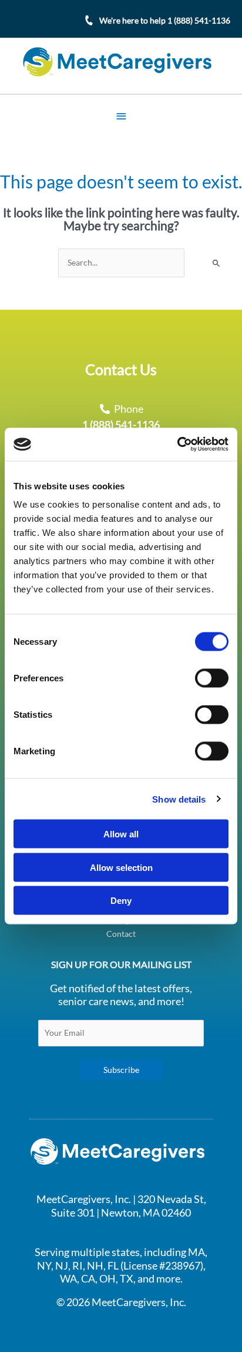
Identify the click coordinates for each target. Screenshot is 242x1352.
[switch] (211, 678)
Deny (121, 901)
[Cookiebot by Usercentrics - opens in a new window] (177, 444)
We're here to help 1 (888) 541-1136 (164, 20)
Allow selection (121, 867)
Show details (179, 799)
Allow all (121, 834)
